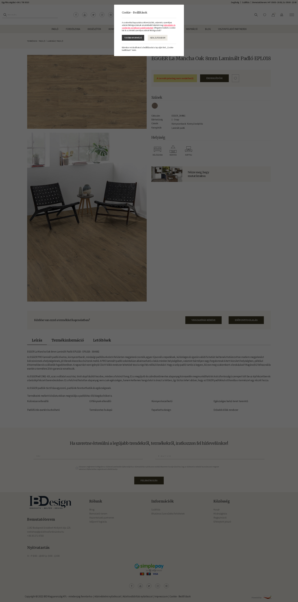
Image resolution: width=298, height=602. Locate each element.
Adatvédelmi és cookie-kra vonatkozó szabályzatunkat (148, 26)
